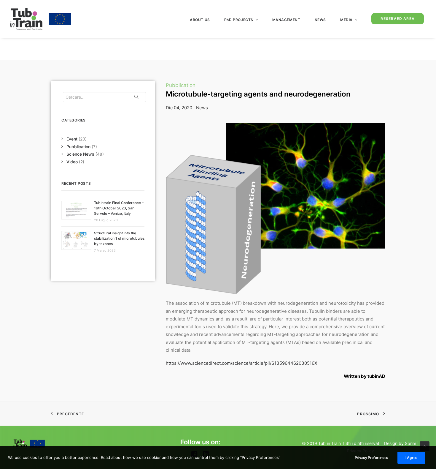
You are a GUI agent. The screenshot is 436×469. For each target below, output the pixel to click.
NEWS (320, 20)
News (202, 107)
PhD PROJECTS (238, 20)
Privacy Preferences (371, 457)
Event (71, 138)
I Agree (411, 457)
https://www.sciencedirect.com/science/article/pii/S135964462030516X (241, 363)
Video (72, 161)
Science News (80, 154)
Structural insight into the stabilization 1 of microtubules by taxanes (119, 238)
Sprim (410, 443)
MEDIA (346, 20)
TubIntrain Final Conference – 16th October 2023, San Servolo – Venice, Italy (119, 208)
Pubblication (78, 146)
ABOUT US (200, 20)
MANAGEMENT (286, 20)
